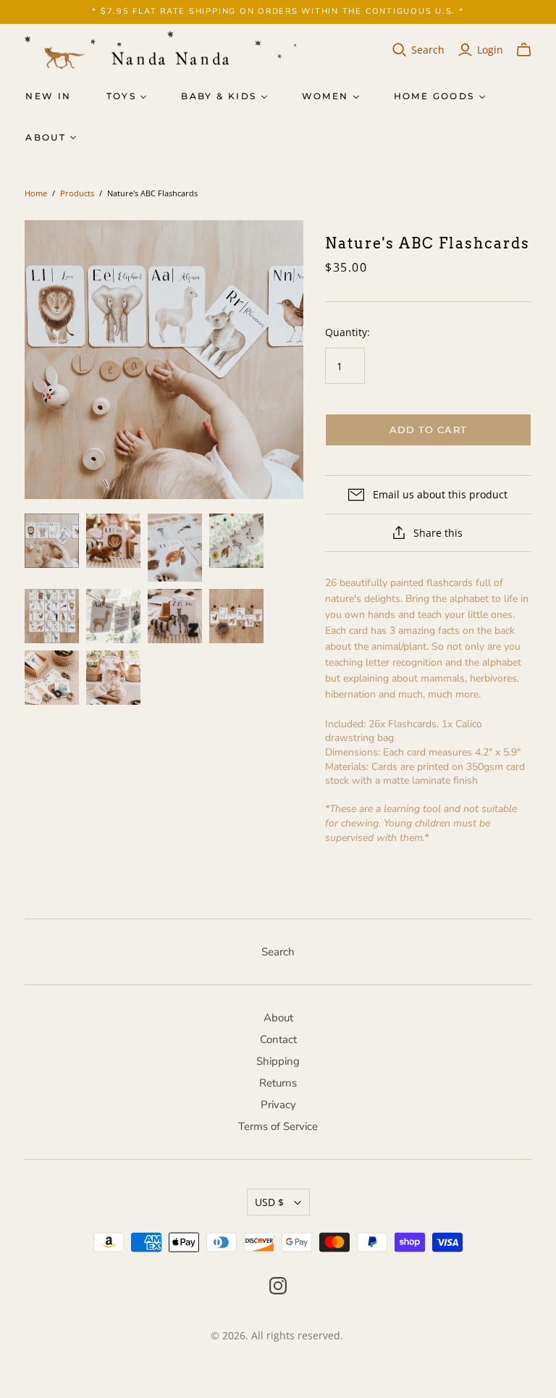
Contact (278, 1039)
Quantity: (347, 332)
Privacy (278, 1104)
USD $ (269, 1202)
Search (428, 49)
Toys (121, 96)
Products (77, 193)
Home (36, 193)
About (45, 137)
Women (325, 96)
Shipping (278, 1061)
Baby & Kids (218, 96)
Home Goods (434, 96)
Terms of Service (278, 1126)
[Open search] (399, 50)
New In (48, 96)
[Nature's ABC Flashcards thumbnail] (52, 541)
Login (490, 49)
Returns (278, 1083)
